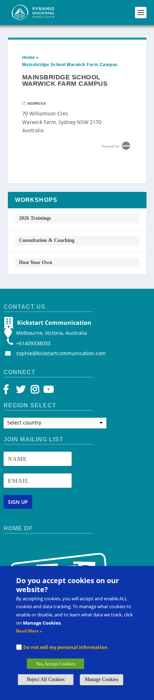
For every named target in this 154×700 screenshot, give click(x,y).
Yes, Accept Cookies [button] (55, 663)
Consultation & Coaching (46, 240)
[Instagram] (35, 391)
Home (28, 57)
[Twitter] (22, 391)
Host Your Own (35, 262)
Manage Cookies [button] (101, 679)
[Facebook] (9, 391)
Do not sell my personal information (65, 647)
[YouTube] (47, 391)
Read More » (29, 631)
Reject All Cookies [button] (45, 679)
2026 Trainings (35, 218)
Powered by (111, 146)
